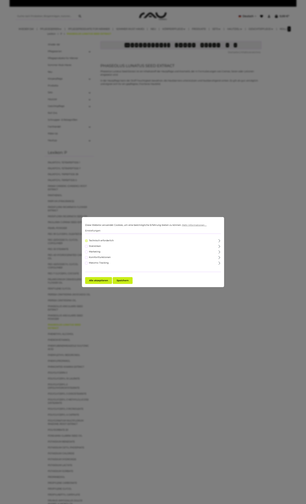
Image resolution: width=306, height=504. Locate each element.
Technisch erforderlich (101, 240)
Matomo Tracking (99, 262)
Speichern (123, 280)
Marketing (94, 251)
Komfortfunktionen (100, 257)
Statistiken (95, 245)
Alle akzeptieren (98, 280)
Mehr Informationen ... (194, 225)
